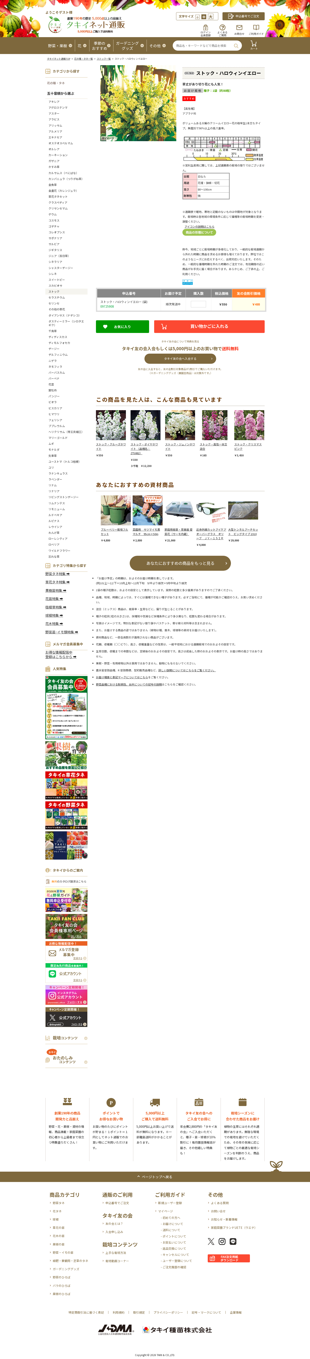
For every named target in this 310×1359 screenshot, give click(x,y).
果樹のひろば (61, 1294)
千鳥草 (53, 331)
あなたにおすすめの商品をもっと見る (180, 563)
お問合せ (239, 33)
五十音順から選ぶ (60, 93)
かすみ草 (54, 167)
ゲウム (53, 214)
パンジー (54, 396)
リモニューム (57, 509)
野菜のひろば (61, 1277)
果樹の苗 (59, 1244)
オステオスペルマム (61, 143)
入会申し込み (114, 1232)
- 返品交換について (173, 1248)
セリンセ (54, 303)
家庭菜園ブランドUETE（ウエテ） (234, 1227)
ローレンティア (58, 539)
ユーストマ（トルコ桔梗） (65, 462)
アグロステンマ (58, 107)
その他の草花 (57, 309)
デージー (54, 349)
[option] (113, 433)
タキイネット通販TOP (58, 58)
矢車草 (53, 456)
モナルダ (54, 450)
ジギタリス (55, 250)
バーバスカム (57, 373)
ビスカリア (55, 408)
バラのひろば (61, 1285)
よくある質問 (220, 1203)
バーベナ (54, 378)
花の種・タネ (56, 83)
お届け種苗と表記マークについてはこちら (122, 677)
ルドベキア (55, 515)
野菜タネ (59, 1203)
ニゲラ (53, 361)
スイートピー (57, 280)
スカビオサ (55, 286)
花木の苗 (59, 1236)
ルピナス (54, 521)
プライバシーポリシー (168, 1312)
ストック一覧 (104, 58)
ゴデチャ (54, 226)
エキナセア (55, 137)
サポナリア (55, 238)
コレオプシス (57, 232)
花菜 (51, 384)
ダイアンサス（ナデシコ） (65, 315)
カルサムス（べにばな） (64, 173)
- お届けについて (172, 1224)
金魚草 (53, 185)
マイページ (165, 1211)
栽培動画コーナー (117, 1261)
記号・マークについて (206, 1312)
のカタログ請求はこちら (69, 881)
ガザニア (54, 161)
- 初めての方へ (170, 1218)
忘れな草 (54, 556)
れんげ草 (54, 533)
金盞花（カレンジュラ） (63, 191)
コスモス (54, 220)
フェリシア (55, 420)
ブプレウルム (57, 426)
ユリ (51, 467)
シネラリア (55, 262)
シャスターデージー (61, 268)
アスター (54, 113)
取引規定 (139, 1312)
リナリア (54, 491)
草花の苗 (59, 1227)
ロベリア (54, 544)
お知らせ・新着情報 (224, 1219)
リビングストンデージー (64, 497)
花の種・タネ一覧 (83, 58)
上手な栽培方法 (115, 1253)
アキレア (54, 102)
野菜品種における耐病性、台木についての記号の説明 (129, 684)
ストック (54, 291)
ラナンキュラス (58, 473)
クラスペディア (58, 202)
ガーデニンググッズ (66, 1269)
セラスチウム (58, 297)
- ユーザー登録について (176, 1261)
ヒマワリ (54, 414)
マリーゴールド (58, 438)
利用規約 (118, 1312)
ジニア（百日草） (59, 256)
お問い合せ (218, 1211)
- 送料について (170, 1230)
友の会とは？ (114, 1223)
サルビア (54, 244)
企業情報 (236, 1312)
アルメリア (55, 131)
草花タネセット (58, 197)
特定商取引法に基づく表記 (86, 1312)
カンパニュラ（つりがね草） (66, 179)
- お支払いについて (173, 1242)
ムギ (51, 444)
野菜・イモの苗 (63, 1252)
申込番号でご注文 (117, 1203)
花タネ (57, 1211)
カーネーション (58, 155)
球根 (56, 1219)
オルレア (54, 149)
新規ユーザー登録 (170, 1203)
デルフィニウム (58, 355)
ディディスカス (58, 337)
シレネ (53, 274)
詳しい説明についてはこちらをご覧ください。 (187, 670)
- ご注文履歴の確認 (173, 1267)
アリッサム (55, 125)
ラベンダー (55, 479)
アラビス (54, 119)
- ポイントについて (173, 1236)
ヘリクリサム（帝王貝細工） (66, 432)
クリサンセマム (58, 208)
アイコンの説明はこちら (199, 226)
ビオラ (53, 402)
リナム (53, 485)
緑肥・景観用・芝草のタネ (70, 1261)
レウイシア (55, 527)
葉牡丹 (53, 390)
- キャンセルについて (175, 1254)
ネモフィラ (55, 367)
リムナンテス (57, 503)
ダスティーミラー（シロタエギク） (66, 323)
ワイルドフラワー (59, 551)
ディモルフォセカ (59, 343)
